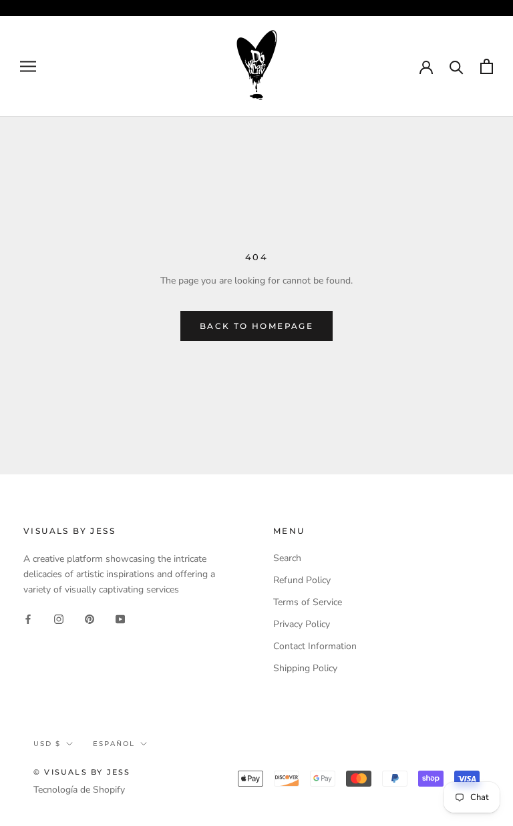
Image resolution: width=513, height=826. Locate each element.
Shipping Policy (305, 668)
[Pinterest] (89, 618)
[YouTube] (120, 618)
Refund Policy (302, 580)
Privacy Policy (301, 624)
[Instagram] (58, 618)
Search (287, 558)
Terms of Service (307, 602)
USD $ (47, 743)
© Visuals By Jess (81, 772)
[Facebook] (28, 618)
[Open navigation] (28, 66)
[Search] (457, 66)
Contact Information (315, 646)
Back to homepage (256, 326)
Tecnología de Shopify (79, 789)
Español (114, 743)
